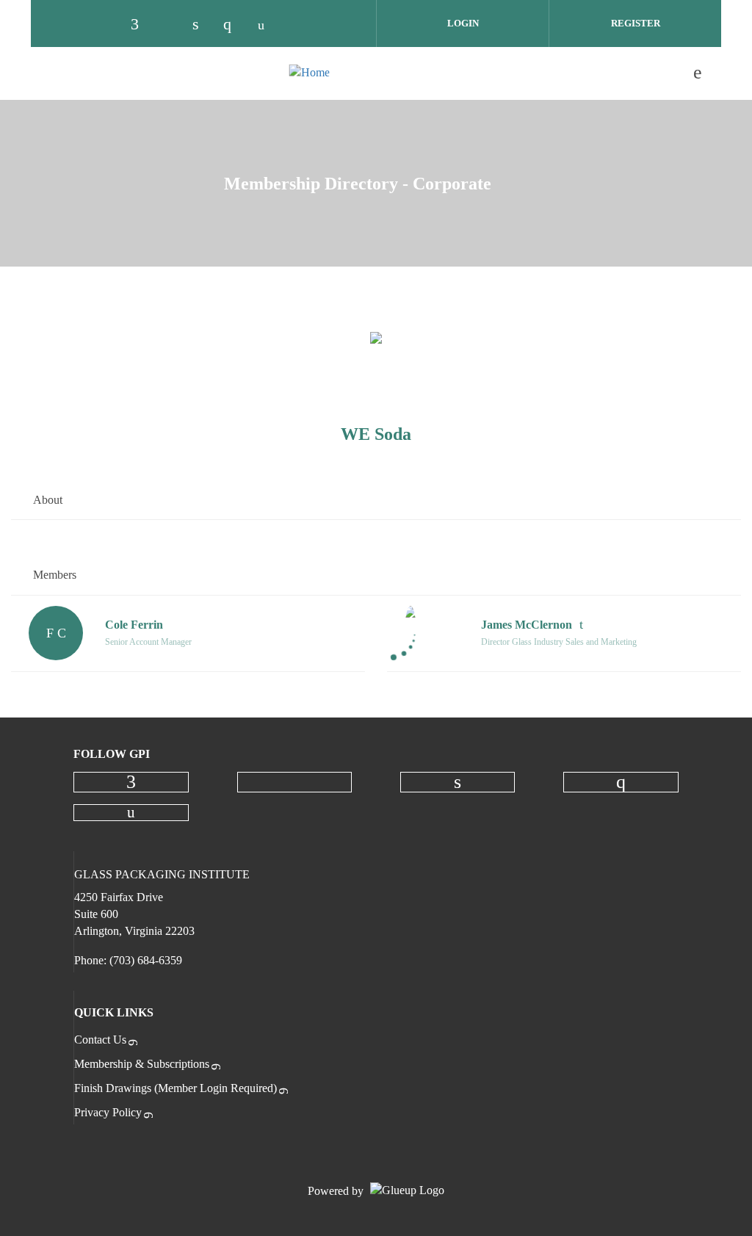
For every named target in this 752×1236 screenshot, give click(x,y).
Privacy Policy (108, 1112)
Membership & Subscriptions (141, 1064)
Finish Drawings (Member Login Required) (175, 1088)
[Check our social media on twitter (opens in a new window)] (173, 24)
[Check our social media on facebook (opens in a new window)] (142, 24)
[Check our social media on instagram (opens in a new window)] (234, 24)
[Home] (309, 72)
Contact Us (100, 1039)
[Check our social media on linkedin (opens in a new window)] (203, 24)
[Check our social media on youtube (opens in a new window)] (265, 24)
